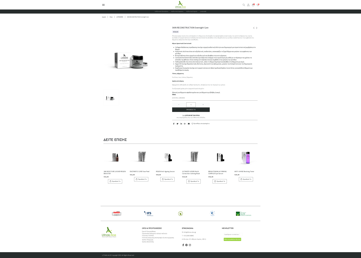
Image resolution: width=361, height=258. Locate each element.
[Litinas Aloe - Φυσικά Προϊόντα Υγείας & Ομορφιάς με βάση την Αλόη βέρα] (180, 5)
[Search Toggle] (244, 5)
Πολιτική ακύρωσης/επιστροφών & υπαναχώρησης (158, 238)
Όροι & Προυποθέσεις (149, 231)
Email (188, 123)
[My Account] (248, 5)
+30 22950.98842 (188, 236)
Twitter (177, 123)
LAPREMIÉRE (181, 97)
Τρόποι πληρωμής (147, 240)
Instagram (189, 245)
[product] (115, 157)
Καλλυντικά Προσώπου (161, 11)
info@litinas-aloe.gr (190, 232)
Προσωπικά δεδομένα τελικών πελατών (154, 233)
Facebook (173, 123)
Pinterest (186, 245)
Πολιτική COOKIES (148, 235)
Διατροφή (203, 11)
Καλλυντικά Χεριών (191, 11)
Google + (185, 123)
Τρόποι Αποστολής (148, 242)
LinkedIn (181, 123)
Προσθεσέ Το (191, 110)
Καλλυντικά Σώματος (177, 11)
